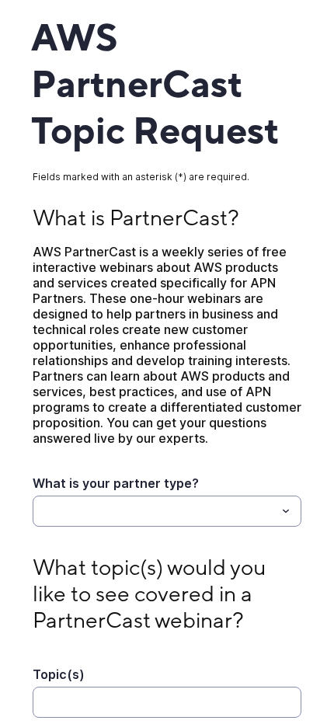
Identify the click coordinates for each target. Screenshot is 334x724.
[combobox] (167, 511)
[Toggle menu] (286, 511)
